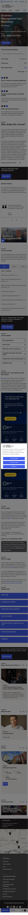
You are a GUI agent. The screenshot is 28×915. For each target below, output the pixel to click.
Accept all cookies (14, 462)
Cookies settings (14, 458)
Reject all (14, 466)
